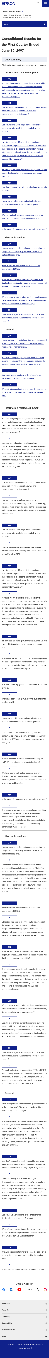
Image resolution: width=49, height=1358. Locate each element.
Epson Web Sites (24, 1348)
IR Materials (27, 15)
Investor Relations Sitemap (12, 11)
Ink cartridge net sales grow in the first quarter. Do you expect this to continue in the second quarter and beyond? (24, 173)
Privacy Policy (36, 1344)
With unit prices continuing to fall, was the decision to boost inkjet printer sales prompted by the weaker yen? (24, 392)
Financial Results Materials (11, 17)
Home (5, 15)
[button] (24, 1303)
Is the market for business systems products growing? (24, 229)
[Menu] (45, 3)
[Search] (38, 3)
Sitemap (11, 1344)
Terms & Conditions (22, 1344)
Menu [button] (6, 24)
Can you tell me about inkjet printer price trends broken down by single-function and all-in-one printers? (21, 128)
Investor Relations (15, 15)
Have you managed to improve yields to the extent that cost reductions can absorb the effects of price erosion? (23, 317)
